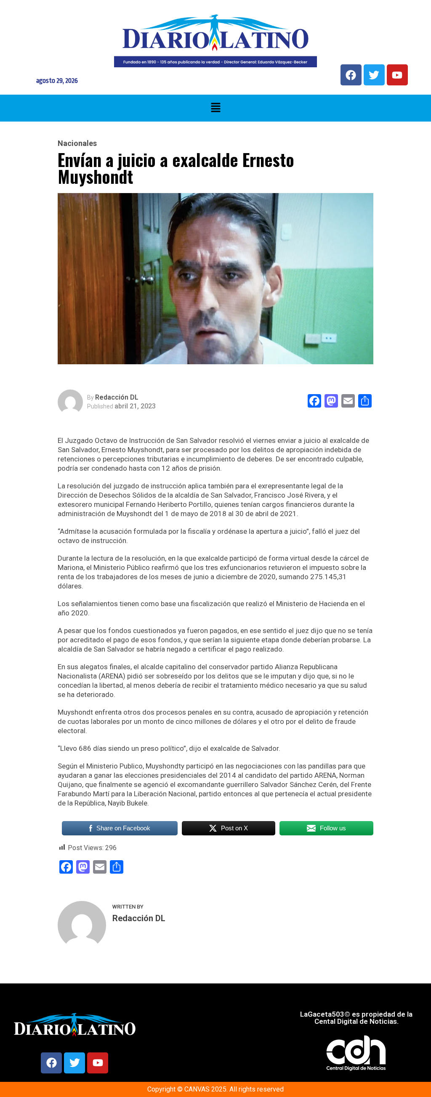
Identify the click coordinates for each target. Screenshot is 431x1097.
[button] (215, 108)
